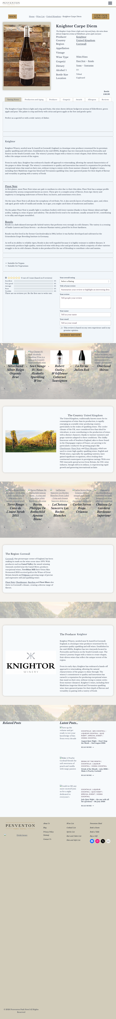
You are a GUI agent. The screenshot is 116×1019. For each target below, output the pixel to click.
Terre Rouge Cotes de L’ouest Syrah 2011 (15, 510)
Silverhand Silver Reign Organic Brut (15, 371)
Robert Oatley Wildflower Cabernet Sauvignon (60, 373)
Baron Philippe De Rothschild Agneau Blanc (37, 512)
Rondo (91, 61)
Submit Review (71, 335)
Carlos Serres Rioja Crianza (82, 508)
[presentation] (15, 357)
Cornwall (81, 44)
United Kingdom (53, 16)
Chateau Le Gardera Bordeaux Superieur (104, 510)
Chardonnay (65, 448)
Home (32, 16)
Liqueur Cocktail (89, 733)
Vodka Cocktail (89, 738)
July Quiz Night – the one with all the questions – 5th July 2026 (95, 801)
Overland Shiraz (104, 367)
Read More (87, 747)
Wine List (40, 16)
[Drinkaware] (21, 919)
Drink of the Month (91, 761)
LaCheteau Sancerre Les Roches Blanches (60, 510)
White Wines (82, 57)
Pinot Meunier (91, 448)
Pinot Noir (80, 61)
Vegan (79, 65)
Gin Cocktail (99, 731)
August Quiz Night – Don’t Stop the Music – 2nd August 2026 (94, 742)
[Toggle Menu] (110, 3)
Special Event (95, 736)
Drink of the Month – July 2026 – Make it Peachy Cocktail (95, 770)
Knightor (81, 37)
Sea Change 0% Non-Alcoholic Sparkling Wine (38, 373)
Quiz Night (97, 792)
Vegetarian (88, 65)
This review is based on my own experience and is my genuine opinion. (87, 329)
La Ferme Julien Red (81, 367)
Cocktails (86, 731)
